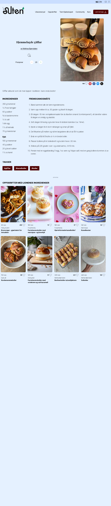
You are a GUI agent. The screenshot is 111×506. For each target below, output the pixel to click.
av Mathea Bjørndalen (29, 49)
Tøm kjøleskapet (66, 12)
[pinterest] (90, 83)
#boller (35, 168)
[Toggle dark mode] (105, 1)
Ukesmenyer (40, 12)
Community (80, 12)
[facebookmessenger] (97, 83)
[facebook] (93, 83)
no (97, 2)
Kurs (89, 12)
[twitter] (101, 83)
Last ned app (99, 12)
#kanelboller (21, 168)
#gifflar (7, 168)
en (101, 2)
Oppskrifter (52, 12)
